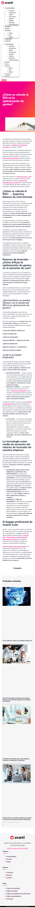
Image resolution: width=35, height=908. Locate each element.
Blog (10, 35)
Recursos (8, 30)
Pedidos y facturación (12, 21)
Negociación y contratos (12, 17)
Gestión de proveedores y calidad (12, 12)
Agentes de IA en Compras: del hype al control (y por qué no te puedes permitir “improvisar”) (17, 818)
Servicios (7, 26)
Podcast (11, 37)
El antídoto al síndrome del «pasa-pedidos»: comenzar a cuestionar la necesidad (16, 759)
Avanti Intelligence (13, 24)
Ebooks (11, 33)
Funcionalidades (10, 8)
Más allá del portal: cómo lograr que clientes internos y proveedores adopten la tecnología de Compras (17, 699)
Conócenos (8, 39)
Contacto (8, 41)
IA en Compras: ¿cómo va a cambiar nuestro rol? (17, 640)
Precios (7, 28)
